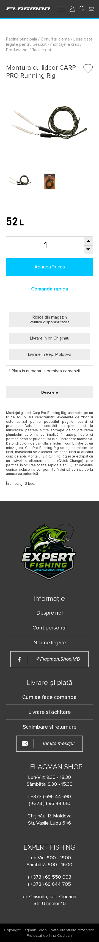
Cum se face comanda (49, 697)
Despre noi (49, 613)
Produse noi (17, 50)
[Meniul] (61, 8)
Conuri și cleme (55, 39)
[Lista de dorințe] (81, 9)
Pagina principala (22, 39)
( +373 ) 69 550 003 (49, 877)
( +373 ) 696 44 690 (49, 796)
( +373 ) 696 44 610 (49, 803)
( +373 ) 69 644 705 (49, 884)
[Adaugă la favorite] (88, 68)
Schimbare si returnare (49, 727)
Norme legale (49, 642)
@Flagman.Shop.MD (58, 659)
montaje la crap (64, 44)
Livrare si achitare (49, 712)
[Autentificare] (72, 9)
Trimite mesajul (58, 743)
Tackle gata (43, 50)
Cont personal (49, 628)
